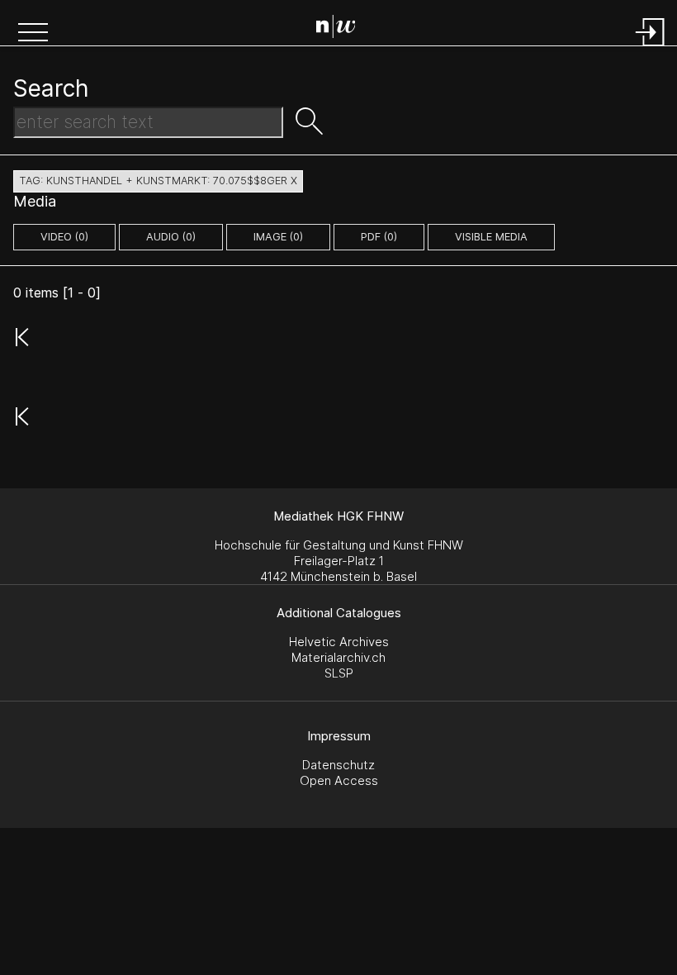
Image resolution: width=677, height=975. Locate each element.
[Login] (650, 47)
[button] (33, 34)
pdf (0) (379, 237)
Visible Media (491, 237)
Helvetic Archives (339, 641)
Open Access (339, 780)
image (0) (278, 237)
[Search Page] (342, 29)
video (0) (64, 237)
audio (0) (171, 237)
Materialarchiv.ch (338, 657)
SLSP (338, 673)
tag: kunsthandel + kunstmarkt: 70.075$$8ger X (158, 180)
